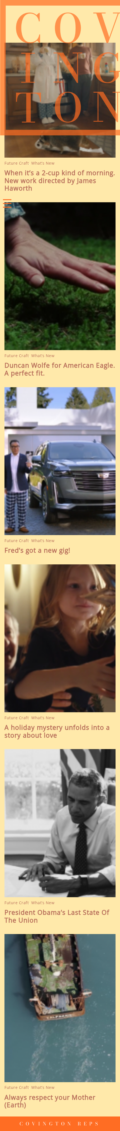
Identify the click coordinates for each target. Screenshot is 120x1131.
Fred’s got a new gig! (37, 550)
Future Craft (16, 163)
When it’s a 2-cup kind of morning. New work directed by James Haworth (59, 180)
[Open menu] (7, 203)
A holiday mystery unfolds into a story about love (57, 731)
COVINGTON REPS (60, 1123)
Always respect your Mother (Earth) (49, 1101)
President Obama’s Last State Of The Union (56, 916)
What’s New (42, 163)
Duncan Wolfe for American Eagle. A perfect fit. (59, 369)
